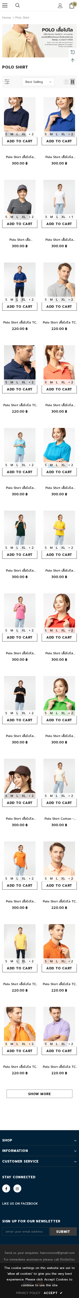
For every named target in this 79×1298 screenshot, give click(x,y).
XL (24, 134)
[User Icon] (60, 5)
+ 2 (31, 134)
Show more (39, 1094)
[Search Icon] (17, 5)
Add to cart (20, 141)
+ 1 (71, 217)
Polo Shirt (22, 17)
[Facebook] (6, 1188)
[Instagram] (17, 1188)
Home (6, 17)
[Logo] (39, 5)
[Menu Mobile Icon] (4, 5)
